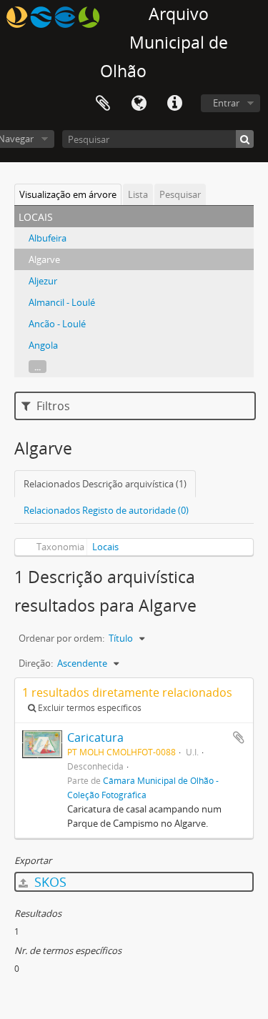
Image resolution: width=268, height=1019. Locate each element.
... (37, 366)
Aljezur (43, 280)
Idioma (139, 103)
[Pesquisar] (245, 139)
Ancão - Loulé (57, 323)
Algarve (44, 259)
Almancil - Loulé (62, 302)
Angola (43, 345)
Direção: (36, 663)
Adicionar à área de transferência (239, 737)
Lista (138, 194)
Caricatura (95, 737)
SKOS (48, 881)
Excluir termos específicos (89, 708)
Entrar (226, 102)
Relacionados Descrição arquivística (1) (105, 483)
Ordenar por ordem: (61, 638)
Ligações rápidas (174, 103)
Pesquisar (180, 194)
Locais (105, 546)
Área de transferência (103, 103)
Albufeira (47, 238)
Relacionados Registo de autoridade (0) (106, 510)
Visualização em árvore (67, 194)
